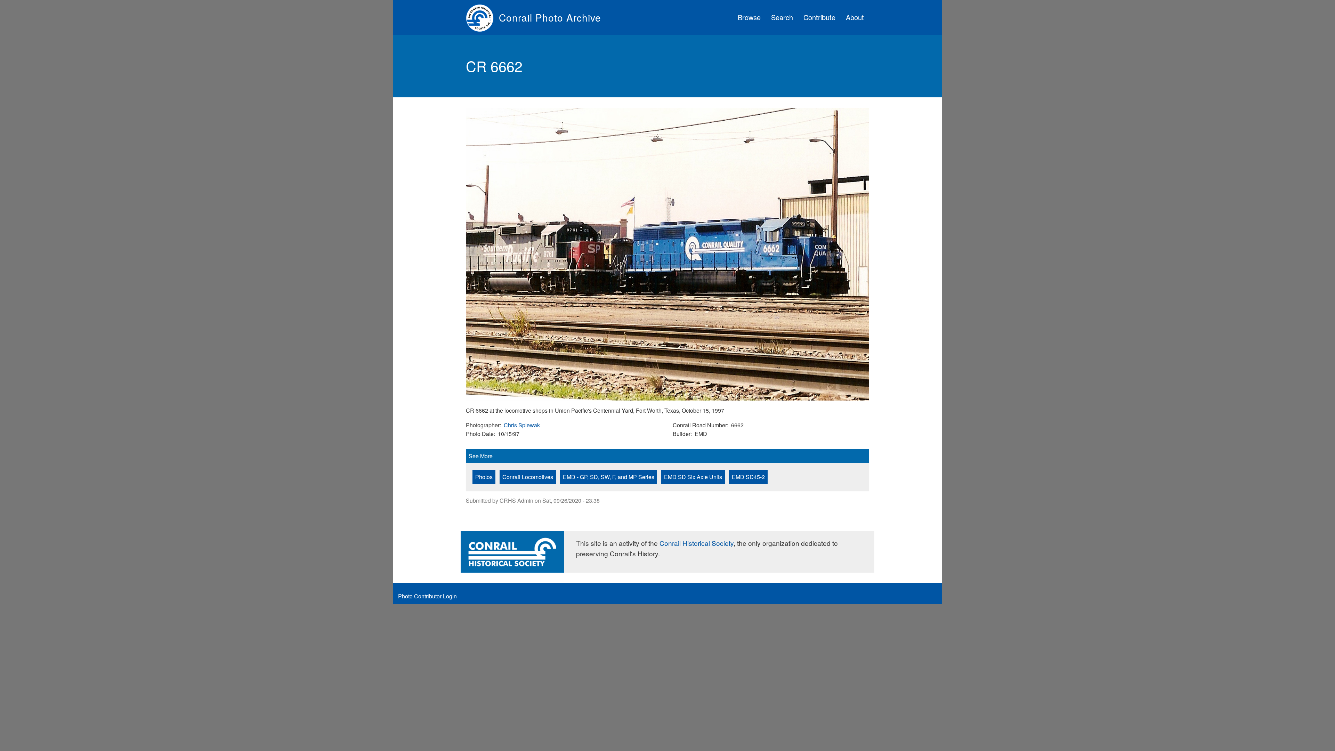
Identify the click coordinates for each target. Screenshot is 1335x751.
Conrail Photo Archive (550, 17)
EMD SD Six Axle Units (693, 477)
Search (782, 17)
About (855, 17)
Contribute (819, 17)
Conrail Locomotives (527, 477)
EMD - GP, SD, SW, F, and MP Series (608, 477)
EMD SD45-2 (748, 477)
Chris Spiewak (522, 425)
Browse (749, 17)
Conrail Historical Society (697, 543)
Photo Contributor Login (427, 596)
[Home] (482, 17)
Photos (484, 477)
